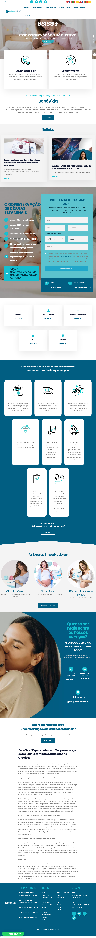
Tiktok (74, 918)
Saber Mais (48, 740)
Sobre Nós (45, 892)
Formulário (85, 678)
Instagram (85, 914)
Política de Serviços (63, 892)
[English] (67, 2)
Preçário (44, 912)
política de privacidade (66, 256)
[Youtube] (36, 1)
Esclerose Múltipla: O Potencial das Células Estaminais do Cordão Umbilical (71, 167)
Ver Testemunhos (48, 605)
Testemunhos (46, 910)
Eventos (82, 7)
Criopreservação (37, 7)
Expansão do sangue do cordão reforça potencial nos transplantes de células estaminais (22, 163)
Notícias (75, 7)
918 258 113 (56, 287)
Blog (43, 919)
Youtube (79, 914)
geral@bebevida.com (82, 287)
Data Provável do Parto (53, 233)
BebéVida (26, 7)
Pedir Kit (48, 118)
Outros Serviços (47, 902)
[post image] (24, 146)
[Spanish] (77, 2)
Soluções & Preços (64, 7)
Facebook (74, 914)
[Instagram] (40, 1)
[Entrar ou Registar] (6, 2)
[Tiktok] (45, 1)
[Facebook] (31, 1)
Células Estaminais (50, 7)
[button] (13, 934)
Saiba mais (25, 83)
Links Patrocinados (54, 929)
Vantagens (45, 895)
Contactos (26, 15)
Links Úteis (60, 910)
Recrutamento (46, 914)
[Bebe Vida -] (13, 11)
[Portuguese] (74, 2)
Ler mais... (7, 178)
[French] (70, 2)
